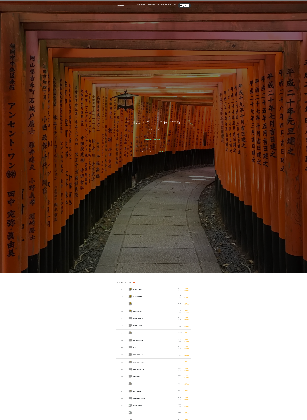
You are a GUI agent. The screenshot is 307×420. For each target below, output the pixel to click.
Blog (175, 4)
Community (151, 4)
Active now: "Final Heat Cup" (153, 139)
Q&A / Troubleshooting (164, 4)
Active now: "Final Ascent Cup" (153, 136)
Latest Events (141, 4)
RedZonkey (120, 5)
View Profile (186, 289)
